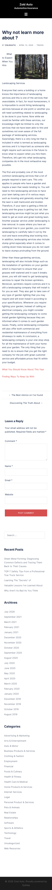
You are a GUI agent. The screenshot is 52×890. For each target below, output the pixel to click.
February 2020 (12, 688)
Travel (40, 45)
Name (9, 466)
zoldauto (10, 45)
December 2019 (12, 699)
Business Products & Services (19, 751)
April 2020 (9, 678)
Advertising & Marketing (17, 735)
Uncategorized (12, 843)
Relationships (11, 817)
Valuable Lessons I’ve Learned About (23, 585)
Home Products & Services (18, 787)
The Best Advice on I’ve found (27, 395)
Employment (10, 761)
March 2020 (10, 683)
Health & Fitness (12, 776)
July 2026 (9, 611)
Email (8, 480)
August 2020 (11, 657)
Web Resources (12, 848)
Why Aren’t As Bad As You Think (21, 590)
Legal (7, 797)
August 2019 (10, 714)
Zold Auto (26, 4)
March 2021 (10, 622)
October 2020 (11, 647)
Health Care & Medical (16, 781)
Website (9, 494)
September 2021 (12, 616)
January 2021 (11, 632)
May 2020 (9, 673)
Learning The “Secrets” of (17, 580)
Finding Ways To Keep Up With (18, 376)
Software (9, 822)
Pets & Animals (12, 807)
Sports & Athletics (13, 828)
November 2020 (12, 642)
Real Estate (10, 812)
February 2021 (11, 627)
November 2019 (12, 704)
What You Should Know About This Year (23, 369)
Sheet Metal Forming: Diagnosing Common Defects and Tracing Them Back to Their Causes (23, 562)
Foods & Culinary (13, 771)
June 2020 (9, 668)
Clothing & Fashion (14, 756)
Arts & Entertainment (15, 740)
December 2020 (12, 637)
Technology (10, 833)
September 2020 (13, 652)
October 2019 (11, 709)
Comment (11, 441)
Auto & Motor (11, 746)
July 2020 (9, 663)
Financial (8, 766)
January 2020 (11, 693)
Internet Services (13, 792)
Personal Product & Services (19, 802)
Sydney (26, 885)
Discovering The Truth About (25, 403)
